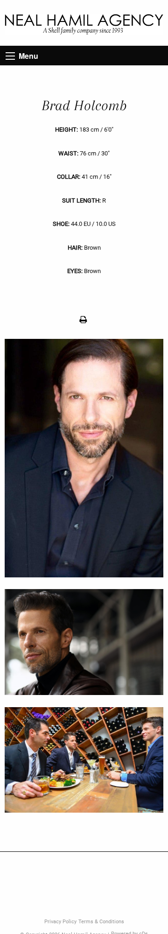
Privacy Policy (60, 921)
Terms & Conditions (101, 921)
